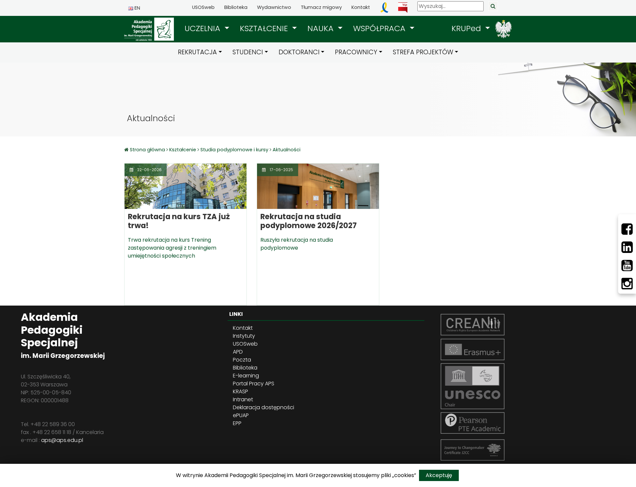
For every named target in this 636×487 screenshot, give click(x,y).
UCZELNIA (204, 28)
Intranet (243, 399)
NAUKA (321, 28)
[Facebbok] (627, 229)
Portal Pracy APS (253, 383)
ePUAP (241, 415)
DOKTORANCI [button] (299, 52)
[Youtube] (627, 265)
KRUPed (467, 28)
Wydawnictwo (274, 7)
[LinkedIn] (627, 247)
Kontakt (360, 7)
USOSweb (203, 7)
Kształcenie (182, 149)
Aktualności (286, 149)
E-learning (246, 375)
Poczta (242, 360)
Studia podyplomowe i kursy (234, 149)
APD (238, 352)
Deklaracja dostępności (263, 407)
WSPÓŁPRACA (380, 28)
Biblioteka (235, 7)
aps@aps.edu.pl (62, 440)
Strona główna (148, 149)
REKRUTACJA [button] (197, 52)
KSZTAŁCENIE (265, 28)
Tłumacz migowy (321, 7)
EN (136, 8)
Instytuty (244, 336)
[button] (207, 28)
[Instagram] (627, 283)
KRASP (240, 391)
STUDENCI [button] (248, 52)
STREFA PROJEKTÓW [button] (423, 52)
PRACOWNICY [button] (356, 52)
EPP (237, 423)
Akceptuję (439, 475)
